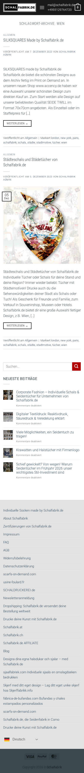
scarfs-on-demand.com (19, 574)
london (55, 138)
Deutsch (18, 739)
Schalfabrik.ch (13, 635)
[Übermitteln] (76, 366)
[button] (42, 7)
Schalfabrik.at (12, 627)
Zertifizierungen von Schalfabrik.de (27, 526)
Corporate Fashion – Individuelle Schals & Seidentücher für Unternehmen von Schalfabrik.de (47, 396)
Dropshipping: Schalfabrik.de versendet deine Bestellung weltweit (34, 608)
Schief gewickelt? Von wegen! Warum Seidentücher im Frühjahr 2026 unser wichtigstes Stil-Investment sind (44, 468)
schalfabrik (10, 142)
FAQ (6, 542)
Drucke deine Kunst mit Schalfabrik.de (30, 619)
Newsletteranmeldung (18, 598)
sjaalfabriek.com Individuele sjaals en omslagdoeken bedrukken (39, 674)
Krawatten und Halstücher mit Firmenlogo (47, 450)
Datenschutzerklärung (18, 566)
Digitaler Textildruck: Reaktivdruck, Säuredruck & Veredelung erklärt (42, 416)
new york (66, 138)
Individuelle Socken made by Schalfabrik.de (33, 510)
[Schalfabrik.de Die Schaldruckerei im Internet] (19, 7)
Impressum (11, 534)
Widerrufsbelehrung (17, 558)
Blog (6, 651)
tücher (56, 142)
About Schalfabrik (15, 518)
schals (22, 142)
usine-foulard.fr (13, 582)
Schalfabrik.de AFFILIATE (20, 643)
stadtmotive (43, 142)
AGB (6, 550)
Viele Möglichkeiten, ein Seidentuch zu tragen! (45, 434)
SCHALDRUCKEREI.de (19, 590)
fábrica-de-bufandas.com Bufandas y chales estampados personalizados (34, 701)
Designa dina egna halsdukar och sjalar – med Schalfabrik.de (35, 661)
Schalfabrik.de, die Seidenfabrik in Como (31, 720)
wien (64, 142)
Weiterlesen (17, 123)
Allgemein (9, 35)
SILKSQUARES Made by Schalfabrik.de (33, 40)
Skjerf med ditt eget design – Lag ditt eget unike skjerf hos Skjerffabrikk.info (41, 687)
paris (76, 138)
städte (31, 142)
